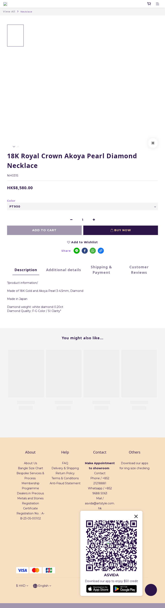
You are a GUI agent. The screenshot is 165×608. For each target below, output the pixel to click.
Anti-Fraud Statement (65, 483)
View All (9, 11)
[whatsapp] (93, 251)
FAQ (65, 463)
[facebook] (85, 251)
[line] (77, 251)
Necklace (26, 11)
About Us (30, 463)
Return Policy (65, 473)
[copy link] (101, 251)
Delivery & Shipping (65, 468)
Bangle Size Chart (30, 468)
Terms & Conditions (65, 478)
